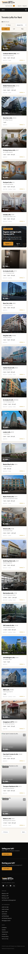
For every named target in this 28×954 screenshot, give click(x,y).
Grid (6, 29)
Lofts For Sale (5, 907)
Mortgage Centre (6, 920)
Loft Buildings (5, 916)
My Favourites (9, 6)
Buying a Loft (5, 893)
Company (4, 927)
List (14, 29)
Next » (23, 832)
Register (25, 6)
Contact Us (4, 934)
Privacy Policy (5, 936)
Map (22, 29)
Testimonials (5, 932)
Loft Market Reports (7, 918)
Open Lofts (4, 911)
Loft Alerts (4, 914)
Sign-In (19, 6)
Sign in (18, 243)
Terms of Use (5, 938)
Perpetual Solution (10, 948)
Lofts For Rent (5, 909)
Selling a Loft (5, 895)
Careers (4, 929)
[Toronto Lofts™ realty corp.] (8, 2)
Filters (9, 25)
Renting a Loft (5, 898)
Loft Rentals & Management (9, 900)
